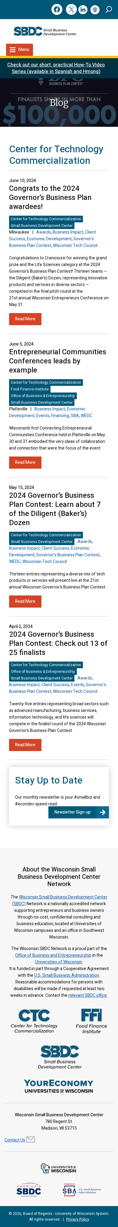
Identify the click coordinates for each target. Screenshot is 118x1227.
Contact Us (15, 1140)
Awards (43, 232)
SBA (75, 416)
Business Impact (68, 232)
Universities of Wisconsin (58, 962)
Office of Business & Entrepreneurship (43, 396)
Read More (25, 319)
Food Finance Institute (30, 389)
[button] (109, 9)
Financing (60, 416)
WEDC (86, 416)
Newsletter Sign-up (72, 812)
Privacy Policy (77, 1219)
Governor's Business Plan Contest (68, 555)
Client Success (55, 548)
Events (42, 416)
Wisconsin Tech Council (75, 245)
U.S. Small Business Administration (66, 975)
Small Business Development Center (42, 225)
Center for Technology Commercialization (46, 219)
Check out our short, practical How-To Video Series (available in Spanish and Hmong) (56, 68)
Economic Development (49, 239)
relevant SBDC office (87, 995)
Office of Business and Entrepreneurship (53, 955)
